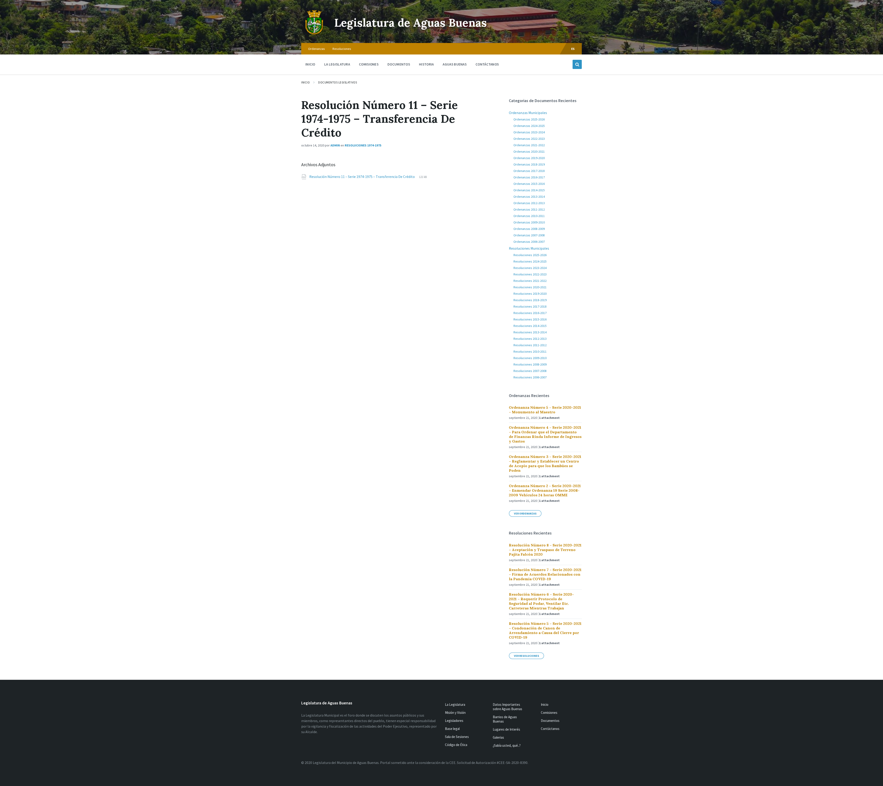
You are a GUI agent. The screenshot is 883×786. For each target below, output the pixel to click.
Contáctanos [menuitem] (487, 64)
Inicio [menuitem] (310, 64)
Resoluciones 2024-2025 (530, 261)
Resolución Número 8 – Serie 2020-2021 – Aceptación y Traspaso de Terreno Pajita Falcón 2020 (545, 550)
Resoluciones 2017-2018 (530, 306)
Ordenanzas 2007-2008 (529, 235)
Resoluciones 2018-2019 (530, 300)
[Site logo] (314, 34)
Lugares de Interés (506, 729)
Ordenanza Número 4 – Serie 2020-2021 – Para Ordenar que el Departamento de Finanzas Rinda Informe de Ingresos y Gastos (545, 434)
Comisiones (549, 712)
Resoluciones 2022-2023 (530, 274)
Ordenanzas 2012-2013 (529, 203)
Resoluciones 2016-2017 (530, 313)
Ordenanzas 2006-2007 (529, 242)
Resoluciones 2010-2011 (530, 351)
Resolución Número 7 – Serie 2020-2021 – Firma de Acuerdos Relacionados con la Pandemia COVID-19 (545, 574)
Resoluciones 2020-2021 (530, 287)
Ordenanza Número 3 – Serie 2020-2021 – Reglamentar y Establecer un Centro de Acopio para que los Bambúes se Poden (545, 463)
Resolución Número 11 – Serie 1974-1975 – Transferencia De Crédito (362, 176)
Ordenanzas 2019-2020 (529, 158)
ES (573, 49)
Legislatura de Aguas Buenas (410, 23)
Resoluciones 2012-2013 (530, 339)
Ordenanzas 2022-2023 (529, 139)
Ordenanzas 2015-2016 (529, 184)
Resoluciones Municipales (529, 248)
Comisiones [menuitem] (368, 64)
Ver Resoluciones (526, 655)
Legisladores (454, 720)
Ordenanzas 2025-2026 (529, 119)
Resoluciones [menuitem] (342, 49)
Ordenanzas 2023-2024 (529, 132)
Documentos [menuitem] (398, 64)
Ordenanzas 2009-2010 (529, 222)
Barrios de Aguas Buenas (505, 719)
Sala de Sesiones (457, 737)
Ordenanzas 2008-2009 (529, 229)
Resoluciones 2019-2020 (530, 294)
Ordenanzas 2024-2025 (529, 126)
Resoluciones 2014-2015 (530, 326)
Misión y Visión (455, 712)
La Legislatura (455, 704)
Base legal (452, 728)
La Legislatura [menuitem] (337, 64)
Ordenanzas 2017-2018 (529, 171)
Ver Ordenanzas (525, 513)
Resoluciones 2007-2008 (530, 371)
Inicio (305, 82)
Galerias (498, 737)
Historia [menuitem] (426, 64)
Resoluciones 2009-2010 (530, 358)
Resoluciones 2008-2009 (530, 364)
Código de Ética (456, 745)
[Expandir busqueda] (577, 64)
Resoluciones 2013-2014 (530, 332)
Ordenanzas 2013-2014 (529, 196)
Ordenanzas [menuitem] (316, 49)
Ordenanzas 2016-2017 (529, 177)
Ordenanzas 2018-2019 (529, 164)
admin (335, 145)
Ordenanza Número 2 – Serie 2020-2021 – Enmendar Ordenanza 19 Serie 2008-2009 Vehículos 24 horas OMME (545, 490)
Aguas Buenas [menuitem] (455, 64)
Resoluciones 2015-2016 (530, 319)
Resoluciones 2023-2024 (530, 268)
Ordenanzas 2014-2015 (529, 190)
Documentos (550, 720)
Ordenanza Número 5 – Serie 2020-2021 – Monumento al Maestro (545, 409)
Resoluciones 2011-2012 (530, 345)
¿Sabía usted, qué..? (507, 745)
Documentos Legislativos (337, 82)
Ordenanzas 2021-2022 (529, 145)
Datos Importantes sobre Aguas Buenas (507, 706)
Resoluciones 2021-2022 (530, 281)
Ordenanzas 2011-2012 (529, 209)
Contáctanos (550, 728)
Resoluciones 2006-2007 (530, 377)
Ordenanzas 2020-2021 (529, 151)
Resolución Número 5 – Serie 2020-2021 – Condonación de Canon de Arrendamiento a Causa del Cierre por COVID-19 (545, 630)
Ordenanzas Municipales (528, 112)
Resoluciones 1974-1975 (363, 145)
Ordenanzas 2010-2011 (529, 216)
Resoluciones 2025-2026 (530, 255)
